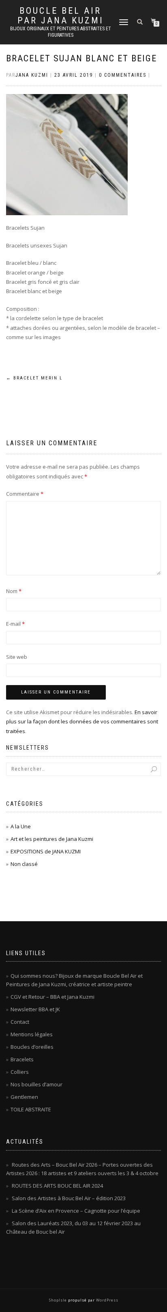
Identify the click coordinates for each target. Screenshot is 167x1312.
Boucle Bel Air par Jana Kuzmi (60, 15)
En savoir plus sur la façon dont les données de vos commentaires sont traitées (82, 721)
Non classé (24, 864)
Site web (16, 656)
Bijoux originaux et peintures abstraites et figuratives (60, 32)
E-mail (15, 623)
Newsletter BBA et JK (35, 1009)
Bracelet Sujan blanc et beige (81, 58)
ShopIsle (58, 1300)
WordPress (106, 1300)
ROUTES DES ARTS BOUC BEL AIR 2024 (57, 1185)
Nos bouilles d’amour (36, 1084)
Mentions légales (32, 1034)
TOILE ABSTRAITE (31, 1109)
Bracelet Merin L (34, 378)
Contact (20, 1021)
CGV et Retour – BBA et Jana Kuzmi (52, 996)
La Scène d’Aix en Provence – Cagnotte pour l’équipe (76, 1210)
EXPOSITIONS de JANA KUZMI (46, 851)
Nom (13, 591)
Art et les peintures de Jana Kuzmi (52, 839)
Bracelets (22, 1059)
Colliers (20, 1071)
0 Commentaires (122, 75)
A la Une (21, 826)
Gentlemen (24, 1096)
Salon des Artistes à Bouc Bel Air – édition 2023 (69, 1198)
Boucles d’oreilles (32, 1046)
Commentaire (24, 493)
